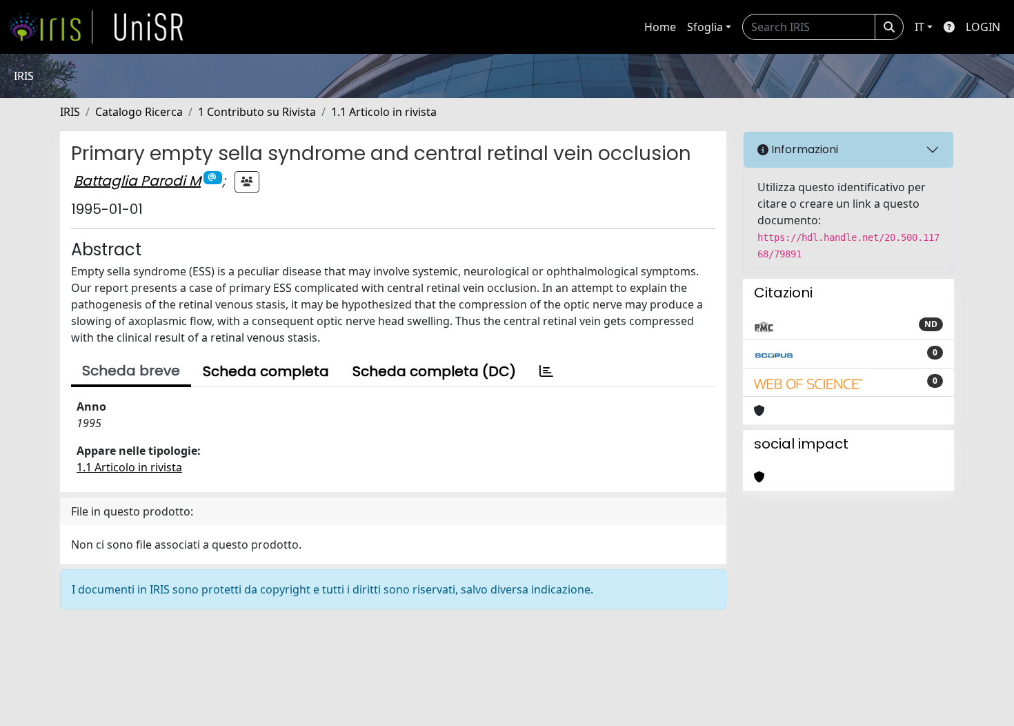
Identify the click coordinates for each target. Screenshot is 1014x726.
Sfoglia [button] (705, 27)
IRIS (70, 111)
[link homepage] (50, 26)
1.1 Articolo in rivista (384, 111)
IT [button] (919, 27)
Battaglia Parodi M (137, 180)
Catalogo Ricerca (139, 111)
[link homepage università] (149, 26)
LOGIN (983, 27)
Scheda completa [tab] (266, 371)
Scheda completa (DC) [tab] (434, 371)
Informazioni (803, 149)
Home (660, 27)
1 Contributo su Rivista (257, 111)
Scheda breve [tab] (131, 370)
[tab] (546, 371)
